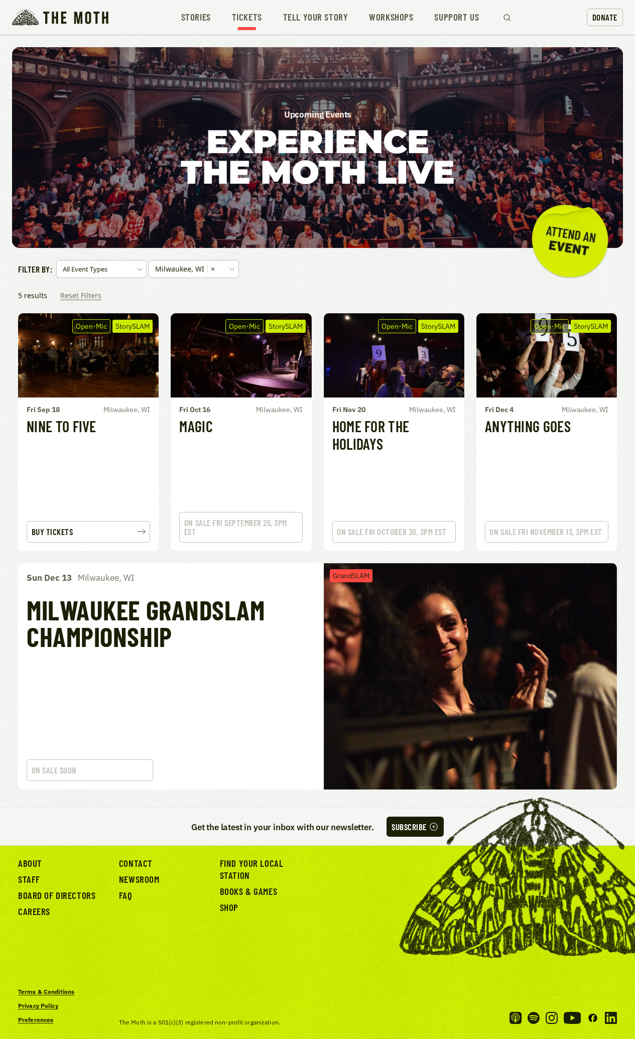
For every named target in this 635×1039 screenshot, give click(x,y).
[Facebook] (593, 1018)
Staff (29, 879)
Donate (604, 17)
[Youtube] (572, 1018)
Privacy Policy (38, 1005)
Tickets (247, 17)
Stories (196, 17)
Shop (229, 907)
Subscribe (409, 827)
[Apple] (516, 1018)
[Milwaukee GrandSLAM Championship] (317, 676)
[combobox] (101, 269)
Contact (136, 863)
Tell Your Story (315, 17)
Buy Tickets (52, 532)
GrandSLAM (351, 575)
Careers (34, 911)
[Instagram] (552, 1018)
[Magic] (241, 432)
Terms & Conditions (46, 991)
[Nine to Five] (88, 432)
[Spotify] (534, 1018)
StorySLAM (132, 326)
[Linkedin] (611, 1018)
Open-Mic (91, 326)
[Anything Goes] (546, 432)
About (30, 863)
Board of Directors (56, 895)
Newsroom (139, 879)
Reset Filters (80, 295)
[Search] (507, 18)
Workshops (391, 17)
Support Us (456, 17)
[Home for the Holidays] (394, 432)
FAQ (126, 895)
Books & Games (248, 891)
